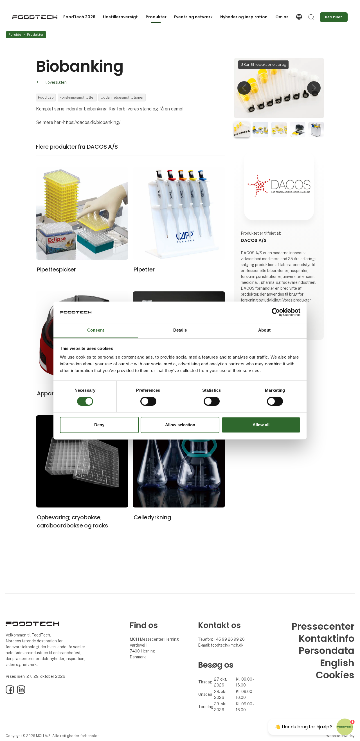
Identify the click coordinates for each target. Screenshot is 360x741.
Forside (14, 35)
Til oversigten (54, 82)
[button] (244, 88)
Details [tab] (180, 330)
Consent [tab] (95, 330)
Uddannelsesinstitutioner (122, 97)
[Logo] (34, 17)
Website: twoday (340, 736)
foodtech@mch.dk (227, 645)
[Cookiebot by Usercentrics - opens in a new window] (275, 312)
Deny (99, 424)
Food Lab (46, 97)
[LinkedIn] (21, 692)
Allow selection (180, 424)
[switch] (148, 401)
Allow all (261, 424)
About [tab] (264, 330)
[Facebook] (10, 692)
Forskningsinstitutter (77, 97)
